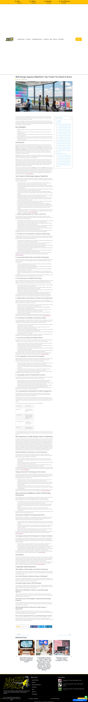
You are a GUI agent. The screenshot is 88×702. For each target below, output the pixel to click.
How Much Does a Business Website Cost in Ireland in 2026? (26, 660)
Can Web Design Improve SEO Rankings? (64, 158)
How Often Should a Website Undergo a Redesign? (64, 156)
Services (33, 682)
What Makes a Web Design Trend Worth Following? (64, 155)
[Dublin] (15, 1)
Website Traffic (18, 409)
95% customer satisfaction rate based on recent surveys (29, 422)
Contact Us (34, 687)
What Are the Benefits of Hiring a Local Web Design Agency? (64, 159)
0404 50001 (34, 3)
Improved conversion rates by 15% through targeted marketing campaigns (28, 417)
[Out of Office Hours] (59, 1)
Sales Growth (18, 427)
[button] (34, 626)
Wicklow (33, 1)
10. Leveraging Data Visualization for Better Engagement (64, 140)
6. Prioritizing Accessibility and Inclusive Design (64, 133)
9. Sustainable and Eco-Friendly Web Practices (64, 138)
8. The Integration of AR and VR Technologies (64, 137)
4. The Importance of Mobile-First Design (64, 130)
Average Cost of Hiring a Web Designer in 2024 (61, 659)
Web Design (25, 79)
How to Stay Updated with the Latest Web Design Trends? (64, 164)
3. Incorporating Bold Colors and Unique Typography (64, 129)
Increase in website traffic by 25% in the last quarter (29, 410)
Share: (59, 166)
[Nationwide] (45, 1)
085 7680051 (63, 3)
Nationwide (48, 1)
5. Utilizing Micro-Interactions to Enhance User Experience (64, 132)
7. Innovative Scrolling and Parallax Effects (64, 135)
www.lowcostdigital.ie (30, 173)
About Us (34, 691)
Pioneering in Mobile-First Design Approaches (64, 148)
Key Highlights (59, 120)
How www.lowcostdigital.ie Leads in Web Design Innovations (63, 146)
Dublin (18, 1)
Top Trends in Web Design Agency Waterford (63, 124)
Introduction (58, 122)
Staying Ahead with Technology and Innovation (64, 145)
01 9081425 (19, 3)
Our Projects (34, 694)
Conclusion (58, 151)
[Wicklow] (30, 1)
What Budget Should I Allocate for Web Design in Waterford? (64, 163)
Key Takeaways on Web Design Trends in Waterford (63, 142)
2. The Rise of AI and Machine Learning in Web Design (64, 127)
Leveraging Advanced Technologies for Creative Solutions (64, 150)
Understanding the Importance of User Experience (64, 143)
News (33, 689)
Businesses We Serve (36, 684)
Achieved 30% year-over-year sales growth (29, 428)
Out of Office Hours (65, 1)
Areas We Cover (35, 680)
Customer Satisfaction (19, 421)
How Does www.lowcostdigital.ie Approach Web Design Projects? (64, 161)
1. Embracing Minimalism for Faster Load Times (64, 125)
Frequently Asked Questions (61, 153)
